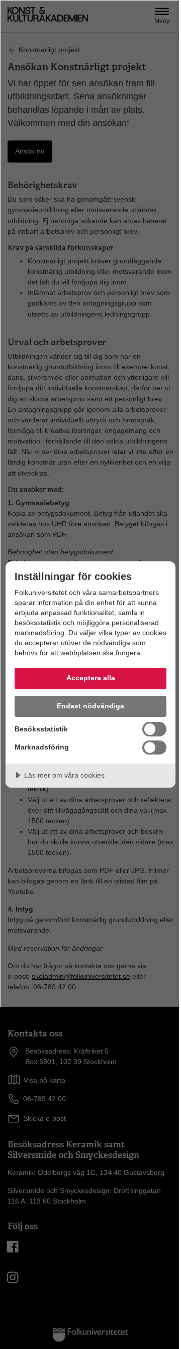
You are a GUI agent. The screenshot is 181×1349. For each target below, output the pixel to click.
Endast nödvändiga (90, 706)
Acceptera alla (90, 678)
